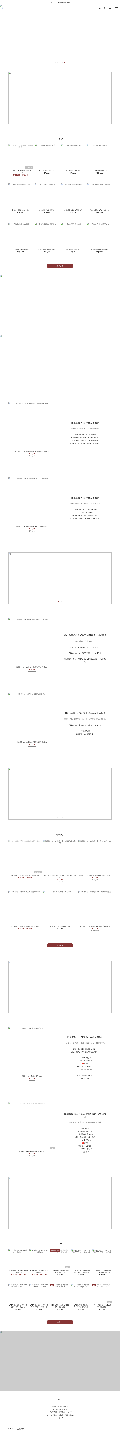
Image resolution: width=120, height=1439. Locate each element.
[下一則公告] (117, 2)
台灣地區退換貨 (52, 1412)
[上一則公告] (3, 2)
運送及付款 (62, 1415)
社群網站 (49, 1415)
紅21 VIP (69, 1412)
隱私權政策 (70, 1415)
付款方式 (55, 1415)
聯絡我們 (62, 1412)
